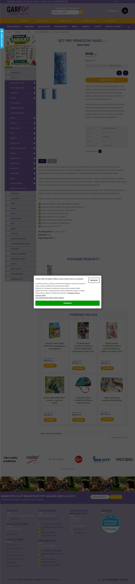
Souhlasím (67, 303)
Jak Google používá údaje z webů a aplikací (49, 298)
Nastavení (94, 280)
